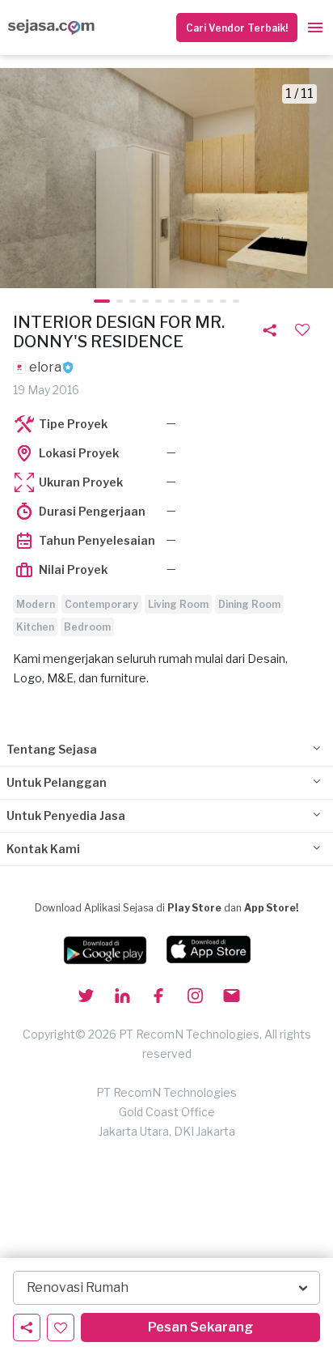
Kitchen (35, 627)
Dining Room (249, 604)
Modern (35, 604)
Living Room (178, 604)
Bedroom (87, 627)
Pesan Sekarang (200, 1327)
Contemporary (101, 604)
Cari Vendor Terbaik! (237, 28)
